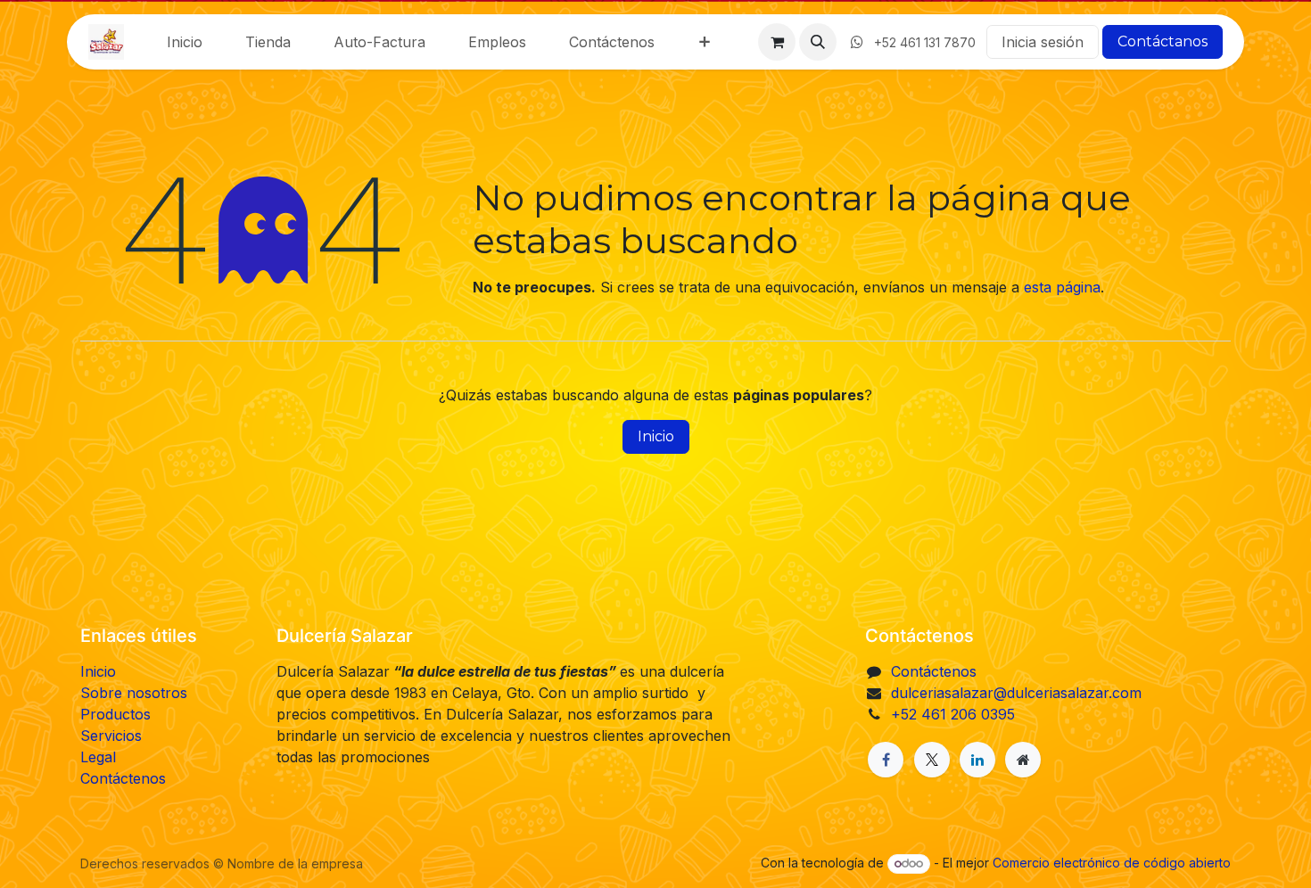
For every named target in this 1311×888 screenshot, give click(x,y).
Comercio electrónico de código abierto (1112, 862)
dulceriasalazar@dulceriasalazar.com (1016, 693)
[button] (818, 42)
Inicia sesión (1043, 42)
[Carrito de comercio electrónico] (777, 42)
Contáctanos (1162, 41)
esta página (1062, 287)
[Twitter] (932, 759)
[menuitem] (184, 42)
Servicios (111, 735)
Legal (98, 757)
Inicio (656, 436)
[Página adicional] (1023, 759)
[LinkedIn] (977, 759)
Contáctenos (123, 778)
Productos (115, 714)
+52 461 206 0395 (953, 714)
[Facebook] (885, 759)
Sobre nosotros (133, 693)
